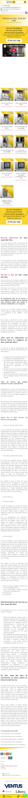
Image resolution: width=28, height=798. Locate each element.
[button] (25, 2)
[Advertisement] (14, 72)
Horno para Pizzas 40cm (6, 127)
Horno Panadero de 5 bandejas (21, 127)
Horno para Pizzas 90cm (6, 104)
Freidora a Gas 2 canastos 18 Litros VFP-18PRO (7, 201)
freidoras (21, 293)
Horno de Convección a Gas (21, 151)
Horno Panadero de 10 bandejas (7, 151)
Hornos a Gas (7, 275)
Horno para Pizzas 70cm (21, 104)
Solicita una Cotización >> (7, 106)
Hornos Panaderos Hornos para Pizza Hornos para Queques (14, 30)
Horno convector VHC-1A (7, 174)
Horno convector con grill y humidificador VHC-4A (21, 176)
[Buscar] (26, 13)
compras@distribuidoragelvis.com (9, 765)
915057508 (3, 769)
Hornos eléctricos (9, 238)
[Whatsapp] (10, 754)
